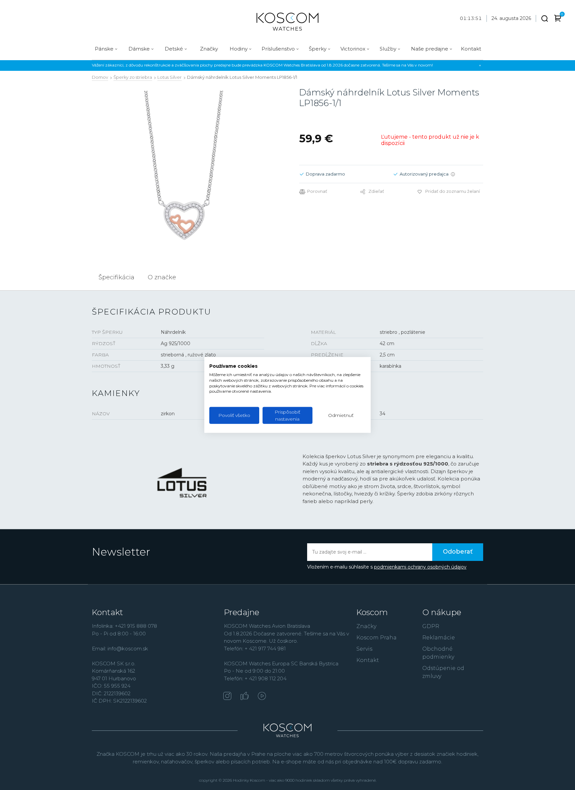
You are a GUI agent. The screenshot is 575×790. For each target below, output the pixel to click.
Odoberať (458, 551)
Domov (100, 77)
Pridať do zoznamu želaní (452, 191)
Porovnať (317, 191)
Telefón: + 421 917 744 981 (255, 648)
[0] (557, 19)
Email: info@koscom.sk (120, 648)
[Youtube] (262, 697)
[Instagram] (227, 697)
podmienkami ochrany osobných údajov (420, 567)
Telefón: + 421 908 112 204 (255, 678)
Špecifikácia (116, 277)
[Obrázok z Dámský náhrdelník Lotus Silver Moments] (184, 167)
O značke (162, 277)
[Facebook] (245, 697)
